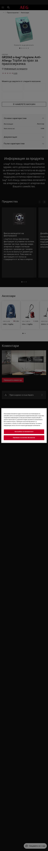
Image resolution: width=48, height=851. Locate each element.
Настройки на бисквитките (24, 431)
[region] (24, 425)
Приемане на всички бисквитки (24, 437)
